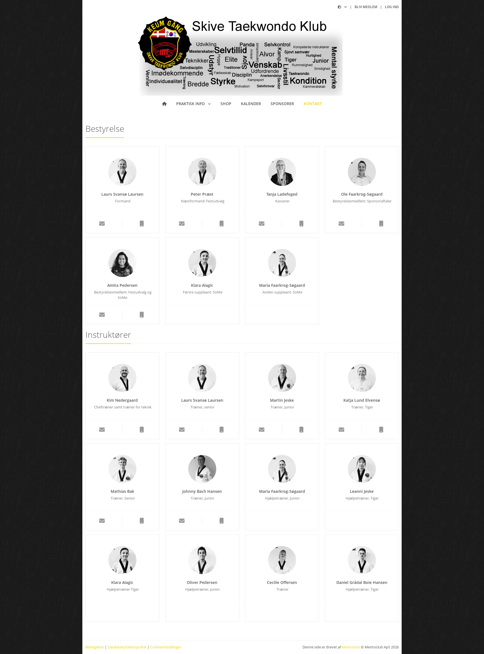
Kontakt (313, 103)
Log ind (392, 6)
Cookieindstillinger (165, 647)
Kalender (251, 103)
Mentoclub (351, 647)
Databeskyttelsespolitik (127, 647)
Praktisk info (191, 103)
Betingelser (94, 647)
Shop (225, 103)
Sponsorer (282, 103)
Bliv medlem (366, 6)
